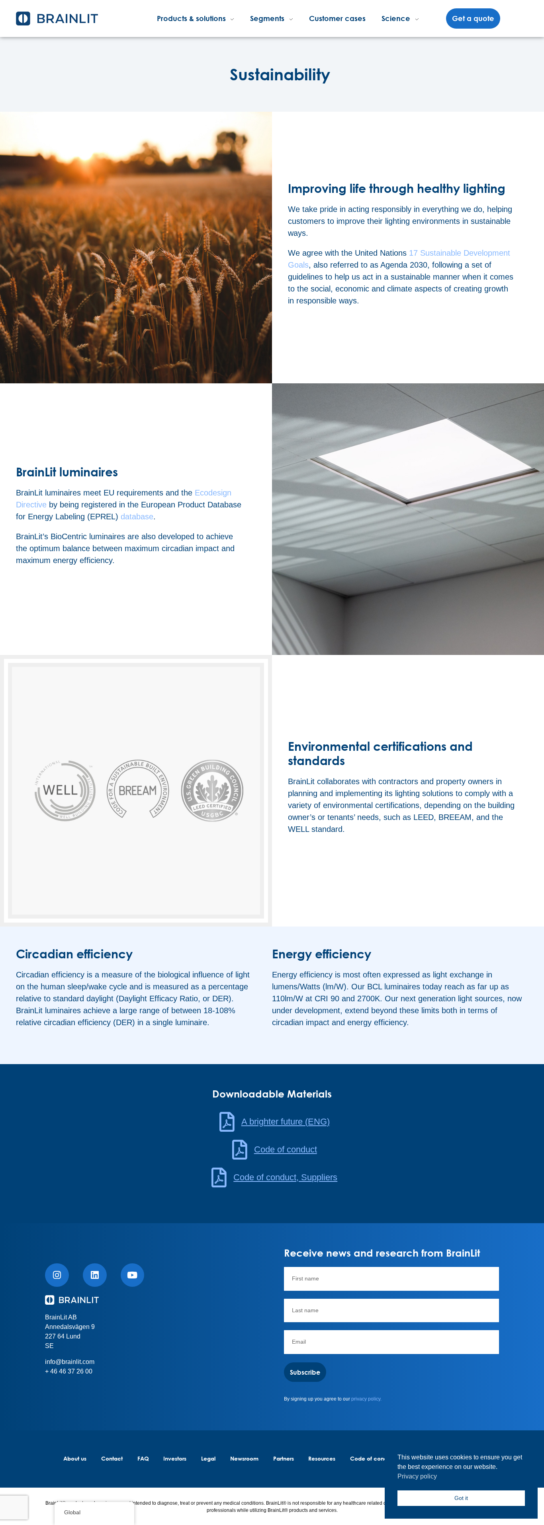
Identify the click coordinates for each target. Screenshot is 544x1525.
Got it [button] (461, 1498)
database (137, 516)
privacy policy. (366, 1399)
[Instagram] (57, 1275)
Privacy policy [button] (417, 1476)
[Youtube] (133, 1275)
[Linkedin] (95, 1275)
